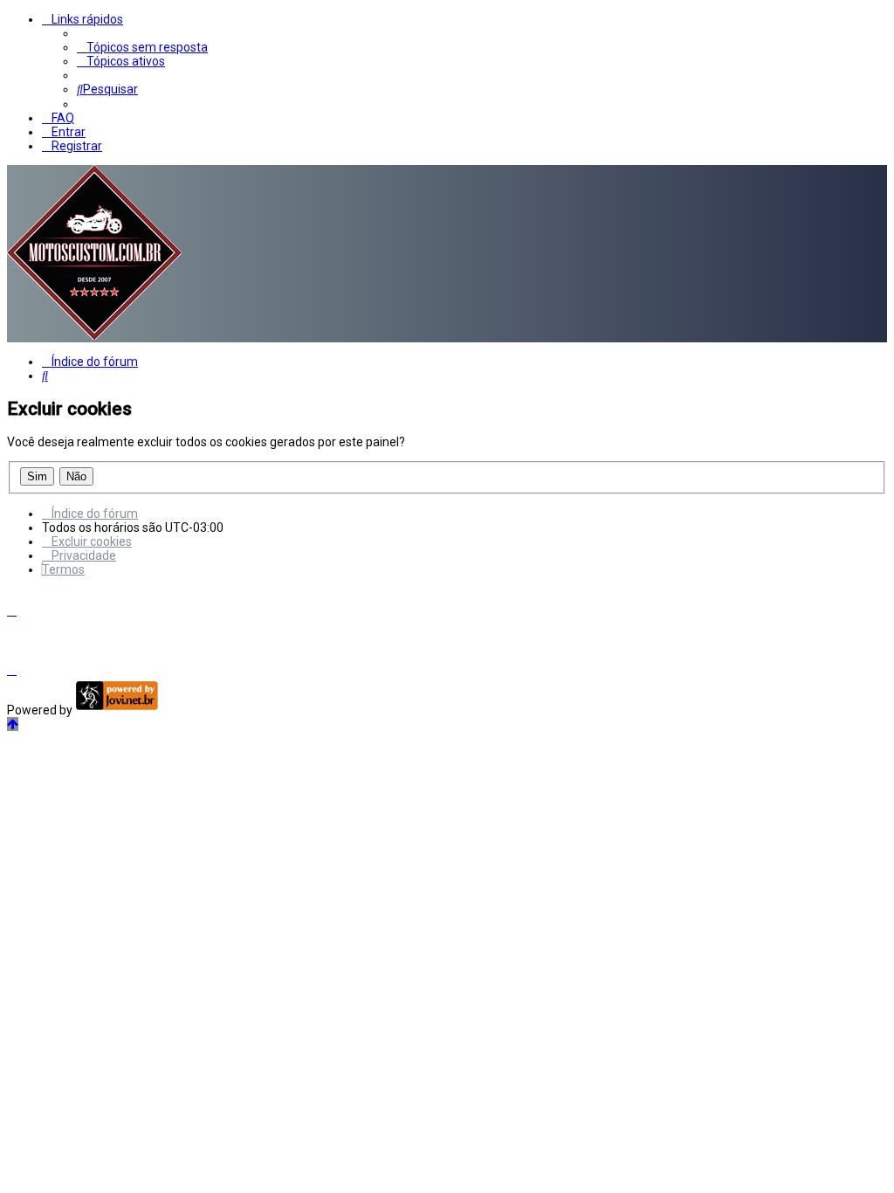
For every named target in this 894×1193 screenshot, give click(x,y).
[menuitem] (142, 47)
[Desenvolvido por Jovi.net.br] (116, 710)
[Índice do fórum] (94, 335)
